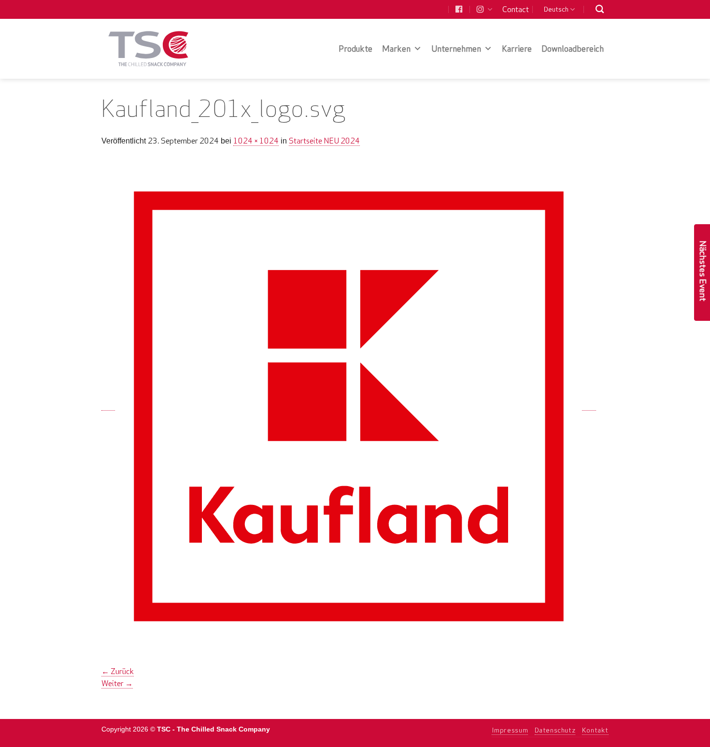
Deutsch (556, 9)
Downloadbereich (572, 48)
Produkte (355, 48)
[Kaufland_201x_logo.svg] (348, 406)
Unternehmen (456, 48)
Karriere (517, 48)
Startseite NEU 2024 (324, 140)
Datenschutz (555, 730)
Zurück (117, 671)
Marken (396, 48)
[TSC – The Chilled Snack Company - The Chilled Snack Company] (148, 48)
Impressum (510, 730)
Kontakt (595, 730)
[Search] (600, 9)
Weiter (117, 683)
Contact (515, 9)
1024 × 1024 (256, 140)
